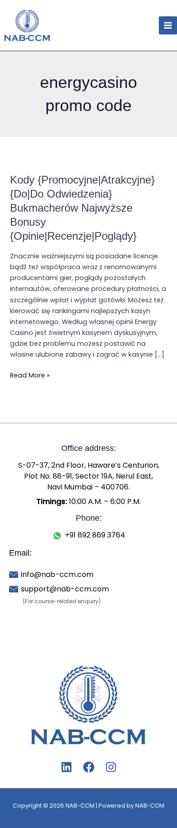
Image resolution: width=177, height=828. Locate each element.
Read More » (30, 375)
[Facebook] (88, 767)
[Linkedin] (66, 767)
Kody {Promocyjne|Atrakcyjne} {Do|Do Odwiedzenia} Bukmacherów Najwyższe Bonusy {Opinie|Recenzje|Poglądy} (82, 208)
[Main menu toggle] (168, 25)
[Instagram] (111, 767)
